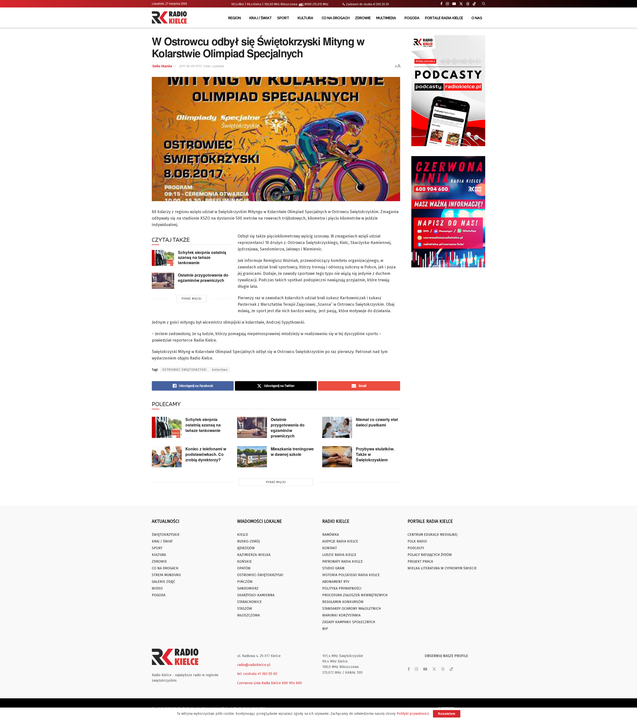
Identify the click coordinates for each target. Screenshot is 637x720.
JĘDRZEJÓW (246, 548)
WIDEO (157, 588)
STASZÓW (244, 608)
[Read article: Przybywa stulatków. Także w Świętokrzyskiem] (337, 457)
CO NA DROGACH (336, 17)
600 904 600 (292, 683)
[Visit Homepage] (170, 18)
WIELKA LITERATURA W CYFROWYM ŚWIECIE (442, 568)
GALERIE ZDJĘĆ (163, 582)
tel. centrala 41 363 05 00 (257, 674)
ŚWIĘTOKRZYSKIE (166, 535)
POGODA (412, 17)
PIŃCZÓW (245, 582)
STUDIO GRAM (333, 568)
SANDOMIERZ (248, 588)
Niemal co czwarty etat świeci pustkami (377, 422)
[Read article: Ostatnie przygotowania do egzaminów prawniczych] (163, 281)
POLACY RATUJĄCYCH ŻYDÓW (430, 555)
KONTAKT (329, 548)
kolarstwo (220, 369)
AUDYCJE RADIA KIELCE (340, 541)
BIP (325, 629)
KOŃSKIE (244, 561)
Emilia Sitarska (162, 66)
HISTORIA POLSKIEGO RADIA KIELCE (351, 575)
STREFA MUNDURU (166, 575)
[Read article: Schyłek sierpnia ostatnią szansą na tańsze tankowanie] (163, 258)
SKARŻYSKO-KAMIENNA (255, 595)
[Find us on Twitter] (461, 4)
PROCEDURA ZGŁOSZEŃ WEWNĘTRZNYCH (354, 595)
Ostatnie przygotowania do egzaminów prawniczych (203, 277)
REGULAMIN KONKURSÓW (343, 602)
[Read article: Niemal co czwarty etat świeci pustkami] (337, 427)
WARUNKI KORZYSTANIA (341, 615)
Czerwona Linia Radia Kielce (259, 683)
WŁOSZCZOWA (248, 615)
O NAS (477, 17)
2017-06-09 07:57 (190, 66)
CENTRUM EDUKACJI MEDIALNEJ (432, 535)
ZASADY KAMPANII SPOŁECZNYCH (348, 622)
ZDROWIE (363, 17)
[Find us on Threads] (467, 4)
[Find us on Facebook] (441, 4)
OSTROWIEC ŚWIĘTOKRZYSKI (184, 369)
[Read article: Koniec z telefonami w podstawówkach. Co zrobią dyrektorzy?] (167, 457)
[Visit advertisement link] (448, 90)
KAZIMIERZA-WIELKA (253, 555)
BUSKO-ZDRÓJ (248, 541)
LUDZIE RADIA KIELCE (339, 555)
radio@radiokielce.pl (253, 665)
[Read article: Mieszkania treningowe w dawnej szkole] (252, 457)
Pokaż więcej (192, 298)
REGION (234, 17)
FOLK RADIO (417, 541)
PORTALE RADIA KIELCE (444, 17)
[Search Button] (483, 3)
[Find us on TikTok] (474, 4)
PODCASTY (416, 548)
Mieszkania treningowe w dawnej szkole (292, 451)
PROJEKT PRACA (420, 561)
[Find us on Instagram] (447, 4)
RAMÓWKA (330, 535)
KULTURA (305, 17)
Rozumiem (446, 714)
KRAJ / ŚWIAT (260, 17)
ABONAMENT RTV (335, 582)
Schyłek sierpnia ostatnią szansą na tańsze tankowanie (202, 257)
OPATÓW (244, 568)
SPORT (283, 17)
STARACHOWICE (249, 602)
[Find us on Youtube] (454, 4)
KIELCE (242, 535)
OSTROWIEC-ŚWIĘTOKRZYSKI (260, 575)
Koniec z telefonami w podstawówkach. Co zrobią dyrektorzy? (205, 454)
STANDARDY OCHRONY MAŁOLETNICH (351, 608)
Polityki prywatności (413, 714)
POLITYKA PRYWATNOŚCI (342, 588)
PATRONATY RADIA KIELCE (342, 561)
